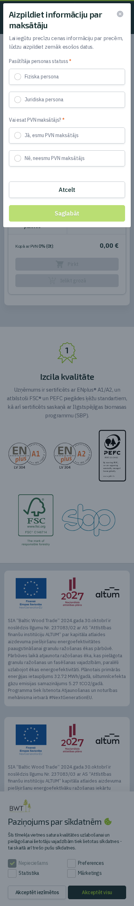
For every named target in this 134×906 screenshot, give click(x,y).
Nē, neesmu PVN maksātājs (55, 158)
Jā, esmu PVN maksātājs (52, 135)
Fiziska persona (42, 76)
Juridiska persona (44, 99)
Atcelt (67, 190)
